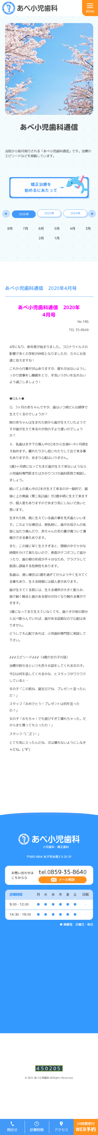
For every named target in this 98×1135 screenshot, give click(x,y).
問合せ (12, 1129)
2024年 (75, 213)
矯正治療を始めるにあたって (41, 187)
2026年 (24, 214)
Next (92, 213)
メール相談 (67, 879)
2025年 (49, 213)
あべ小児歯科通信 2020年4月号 (41, 288)
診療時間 (37, 1129)
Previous (6, 213)
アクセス (61, 1129)
